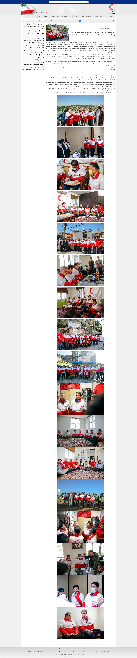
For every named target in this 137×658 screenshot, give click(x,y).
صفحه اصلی (111, 16)
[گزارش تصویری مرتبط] (80, 20)
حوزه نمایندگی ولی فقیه (62, 16)
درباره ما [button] (45, 16)
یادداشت (101, 16)
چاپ (112, 21)
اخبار (106, 16)
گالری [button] (75, 16)
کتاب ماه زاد (81, 16)
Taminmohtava (71, 657)
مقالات (96, 16)
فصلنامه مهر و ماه (89, 16)
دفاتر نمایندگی (52, 16)
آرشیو (40, 16)
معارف (70, 16)
